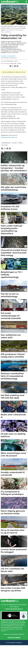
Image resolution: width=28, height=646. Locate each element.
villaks (14, 142)
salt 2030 (4, 145)
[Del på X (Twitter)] (13, 66)
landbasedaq (6, 142)
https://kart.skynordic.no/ (9, 137)
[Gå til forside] (12, 2)
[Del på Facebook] (10, 66)
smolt (20, 142)
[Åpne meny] (26, 1)
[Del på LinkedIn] (15, 66)
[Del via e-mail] (17, 66)
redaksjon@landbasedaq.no (14, 609)
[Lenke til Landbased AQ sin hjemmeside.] (14, 601)
